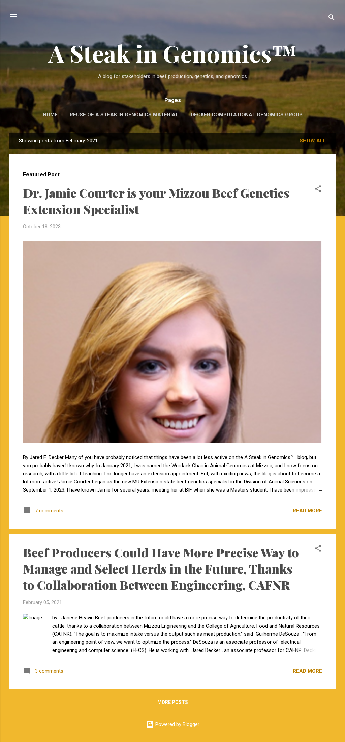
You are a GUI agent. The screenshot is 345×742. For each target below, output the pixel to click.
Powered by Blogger (176, 724)
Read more (307, 511)
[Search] (331, 18)
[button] (318, 190)
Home (50, 115)
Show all (313, 141)
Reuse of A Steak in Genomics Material (124, 115)
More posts (172, 702)
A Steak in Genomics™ (173, 53)
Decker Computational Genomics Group (247, 115)
